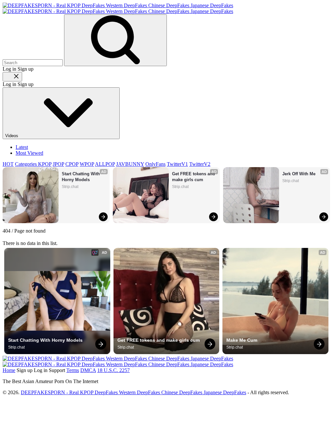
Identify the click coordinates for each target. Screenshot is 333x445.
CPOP (71, 164)
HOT (8, 164)
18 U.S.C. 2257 (113, 370)
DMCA (88, 370)
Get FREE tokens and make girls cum (194, 176)
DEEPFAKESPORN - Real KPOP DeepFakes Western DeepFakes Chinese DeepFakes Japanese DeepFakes (133, 392)
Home (9, 370)
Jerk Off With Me (298, 173)
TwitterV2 (199, 164)
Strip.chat (70, 186)
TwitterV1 (177, 164)
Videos (12, 135)
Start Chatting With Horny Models (81, 176)
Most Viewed (29, 153)
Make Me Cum (241, 340)
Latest (22, 147)
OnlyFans (155, 164)
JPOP (58, 164)
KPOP (44, 164)
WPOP (87, 164)
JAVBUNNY (130, 164)
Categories (26, 164)
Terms (72, 370)
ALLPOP (105, 164)
